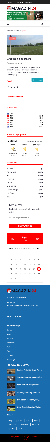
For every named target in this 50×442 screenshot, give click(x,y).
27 (30, 273)
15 (39, 264)
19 (25, 269)
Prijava (9, 2)
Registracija (19, 2)
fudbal (36, 420)
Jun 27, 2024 (14, 63)
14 (34, 264)
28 (34, 273)
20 (30, 269)
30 (11, 278)
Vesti (17, 31)
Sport (24, 31)
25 (20, 273)
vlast (21, 428)
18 (20, 269)
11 (20, 264)
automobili (12, 424)
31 (16, 278)
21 (34, 269)
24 (16, 273)
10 (16, 264)
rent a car (35, 424)
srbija (10, 420)
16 (11, 269)
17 (16, 269)
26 (25, 273)
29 (39, 273)
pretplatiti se (25, 226)
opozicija (11, 428)
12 (25, 264)
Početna (10, 31)
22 (39, 269)
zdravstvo (24, 424)
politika (19, 420)
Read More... (37, 80)
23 (11, 273)
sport (28, 420)
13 (30, 264)
